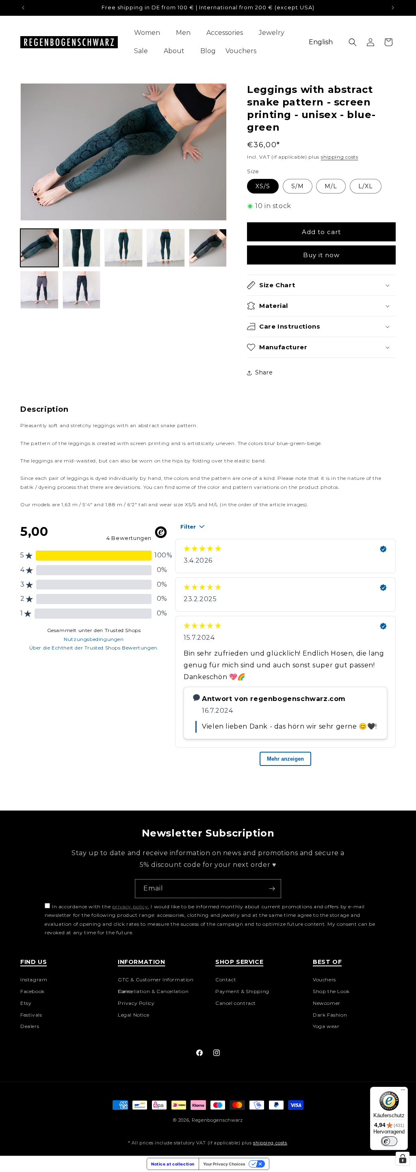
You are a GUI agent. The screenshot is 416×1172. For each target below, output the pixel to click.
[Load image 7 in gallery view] (82, 290)
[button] (150, 33)
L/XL (365, 186)
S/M (297, 186)
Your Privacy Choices (224, 1163)
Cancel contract (235, 1003)
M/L (331, 186)
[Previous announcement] (23, 7)
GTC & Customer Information (156, 981)
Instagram (33, 981)
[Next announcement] (393, 7)
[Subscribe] (272, 888)
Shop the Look (331, 991)
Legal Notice (133, 1015)
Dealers (29, 1026)
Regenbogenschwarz (217, 1120)
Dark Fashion (330, 1015)
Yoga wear (326, 1026)
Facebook (32, 991)
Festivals (31, 1015)
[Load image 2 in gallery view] (82, 248)
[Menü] (403, 1092)
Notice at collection (173, 1163)
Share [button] (264, 372)
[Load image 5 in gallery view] (208, 248)
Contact (225, 981)
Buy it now (321, 255)
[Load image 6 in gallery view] (39, 290)
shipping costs (339, 157)
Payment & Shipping (242, 991)
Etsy (25, 1003)
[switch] (389, 1141)
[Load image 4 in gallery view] (166, 248)
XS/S (263, 186)
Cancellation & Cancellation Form (153, 991)
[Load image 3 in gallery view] (123, 248)
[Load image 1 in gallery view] (39, 248)
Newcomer (326, 1003)
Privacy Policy (136, 1003)
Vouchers (324, 981)
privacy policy (130, 906)
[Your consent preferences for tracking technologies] (403, 1159)
